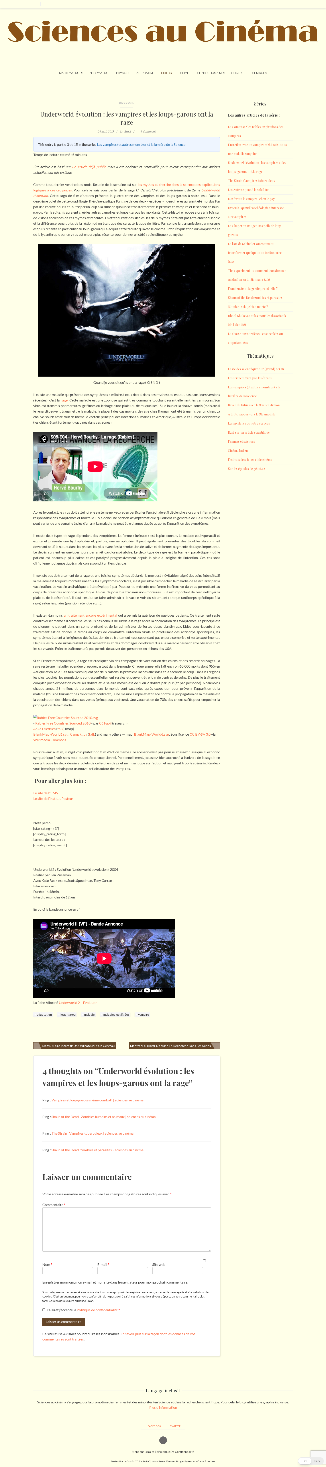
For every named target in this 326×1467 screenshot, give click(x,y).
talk (92, 734)
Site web (158, 1264)
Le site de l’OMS (45, 793)
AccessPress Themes (201, 1461)
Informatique (99, 73)
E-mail (103, 1264)
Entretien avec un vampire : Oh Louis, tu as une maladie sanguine (257, 149)
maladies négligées (116, 1014)
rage (64, 400)
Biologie (167, 73)
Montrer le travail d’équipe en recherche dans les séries (170, 1046)
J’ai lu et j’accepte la (83, 1310)
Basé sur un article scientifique (249, 432)
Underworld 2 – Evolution (78, 1002)
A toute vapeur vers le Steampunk (251, 414)
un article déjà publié (89, 167)
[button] (311, 1461)
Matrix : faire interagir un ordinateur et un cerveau (78, 1046)
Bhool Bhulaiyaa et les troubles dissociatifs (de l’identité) (257, 320)
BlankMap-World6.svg (51, 734)
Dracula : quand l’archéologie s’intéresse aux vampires (256, 212)
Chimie (185, 73)
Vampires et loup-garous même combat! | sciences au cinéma (97, 1100)
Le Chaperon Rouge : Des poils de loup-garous (255, 230)
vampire (143, 1014)
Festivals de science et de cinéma (250, 460)
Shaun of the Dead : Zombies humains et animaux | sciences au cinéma (103, 1116)
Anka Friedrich (44, 729)
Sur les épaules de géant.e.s (246, 469)
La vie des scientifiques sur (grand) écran (256, 369)
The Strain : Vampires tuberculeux (251, 181)
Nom (47, 1264)
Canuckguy (78, 734)
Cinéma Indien (238, 450)
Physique (123, 73)
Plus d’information (163, 1407)
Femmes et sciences (241, 441)
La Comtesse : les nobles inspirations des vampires (255, 131)
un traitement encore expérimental (90, 615)
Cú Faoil (105, 723)
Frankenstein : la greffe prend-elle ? (253, 288)
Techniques (258, 73)
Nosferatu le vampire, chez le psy (251, 199)
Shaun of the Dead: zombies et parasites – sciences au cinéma (97, 1150)
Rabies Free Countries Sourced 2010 (62, 723)
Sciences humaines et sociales (219, 73)
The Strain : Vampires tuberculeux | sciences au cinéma (92, 1133)
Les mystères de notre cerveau (249, 423)
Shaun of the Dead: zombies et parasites (255, 298)
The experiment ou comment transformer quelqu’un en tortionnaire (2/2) (257, 275)
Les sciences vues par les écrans (250, 378)
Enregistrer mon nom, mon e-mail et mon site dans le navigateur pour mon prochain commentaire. (115, 1282)
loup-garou (68, 1014)
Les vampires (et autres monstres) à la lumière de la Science (141, 144)
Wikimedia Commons (49, 740)
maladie (89, 1014)
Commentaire (53, 1204)
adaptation (44, 1014)
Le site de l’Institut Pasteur (53, 798)
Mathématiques (71, 73)
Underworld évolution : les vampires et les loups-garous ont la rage (126, 118)
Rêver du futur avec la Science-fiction (254, 405)
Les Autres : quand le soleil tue (248, 190)
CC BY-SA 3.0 (200, 734)
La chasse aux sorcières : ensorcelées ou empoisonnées (255, 338)
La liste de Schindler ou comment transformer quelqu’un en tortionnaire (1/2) (255, 253)
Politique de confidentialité (97, 1310)
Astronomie (145, 73)
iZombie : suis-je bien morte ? (248, 307)
